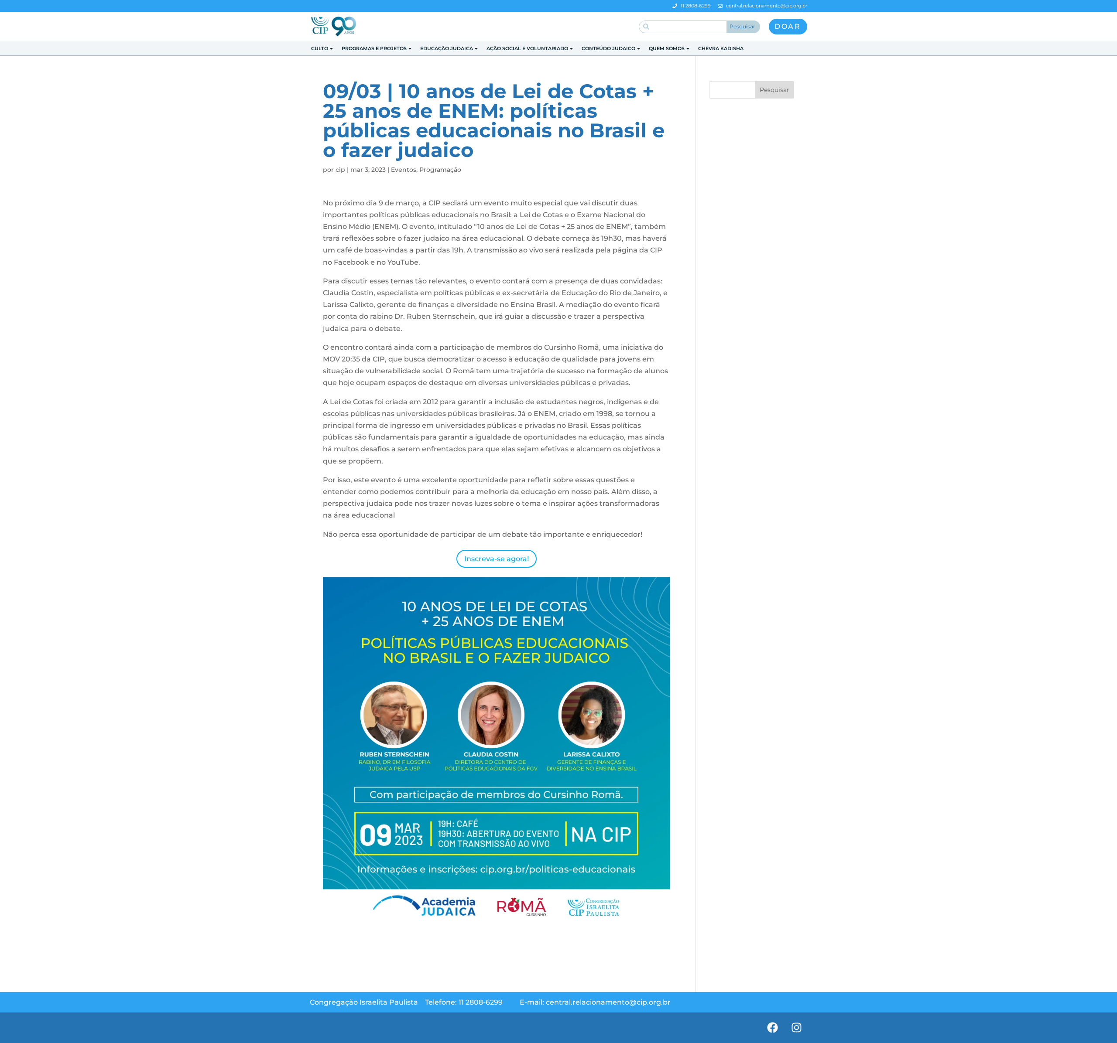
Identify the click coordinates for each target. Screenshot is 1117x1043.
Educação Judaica (446, 48)
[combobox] (683, 26)
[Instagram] (796, 1028)
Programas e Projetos (374, 48)
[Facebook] (772, 1028)
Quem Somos (667, 48)
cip (340, 170)
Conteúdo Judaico (608, 48)
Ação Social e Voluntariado (527, 48)
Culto (319, 48)
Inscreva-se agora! (496, 559)
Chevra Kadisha (721, 48)
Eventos (403, 170)
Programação (440, 170)
